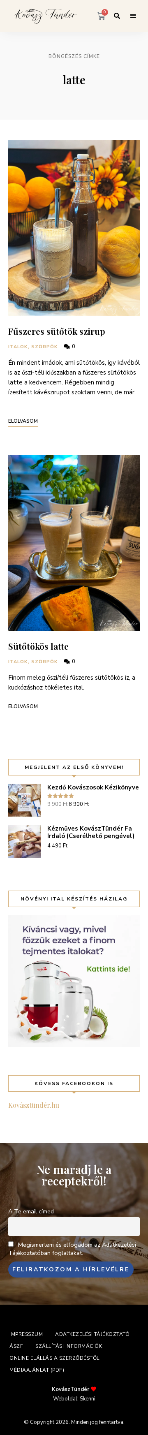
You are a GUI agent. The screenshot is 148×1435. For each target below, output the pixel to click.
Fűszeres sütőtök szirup (56, 331)
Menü (133, 16)
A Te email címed (31, 1211)
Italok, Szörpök (33, 347)
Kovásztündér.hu (33, 1105)
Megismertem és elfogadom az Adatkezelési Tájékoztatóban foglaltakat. (72, 1249)
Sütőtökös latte (38, 646)
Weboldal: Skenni (74, 1399)
